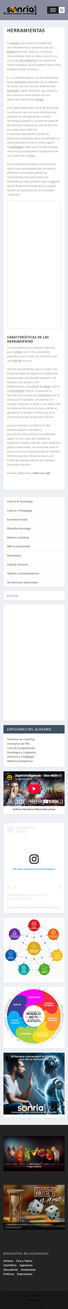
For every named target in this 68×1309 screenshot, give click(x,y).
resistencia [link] (45, 395)
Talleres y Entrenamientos (23, 573)
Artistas (8, 1261)
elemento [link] (20, 82)
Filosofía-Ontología (19, 528)
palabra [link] (15, 43)
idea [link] (52, 181)
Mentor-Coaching (18, 537)
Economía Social (17, 519)
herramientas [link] (28, 60)
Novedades (14, 555)
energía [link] (39, 99)
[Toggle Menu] (53, 10)
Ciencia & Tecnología (20, 501)
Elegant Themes (30, 1295)
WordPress (34, 1299)
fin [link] (43, 108)
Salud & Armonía (17, 564)
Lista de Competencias (21, 748)
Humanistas (28, 1269)
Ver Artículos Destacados (22, 582)
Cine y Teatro (24, 1261)
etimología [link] (16, 147)
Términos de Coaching (21, 739)
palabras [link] (12, 51)
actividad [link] (12, 90)
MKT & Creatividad (18, 546)
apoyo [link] (46, 386)
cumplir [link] (18, 352)
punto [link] (35, 386)
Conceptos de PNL (18, 743)
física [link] (32, 155)
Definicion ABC (42, 473)
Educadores (10, 1269)
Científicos (10, 1265)
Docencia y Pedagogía (20, 756)
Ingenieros (25, 1265)
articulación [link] (17, 391)
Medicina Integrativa (20, 761)
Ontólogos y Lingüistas (21, 752)
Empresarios (24, 1274)
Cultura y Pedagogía (19, 510)
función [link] (17, 360)
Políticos (8, 1274)
